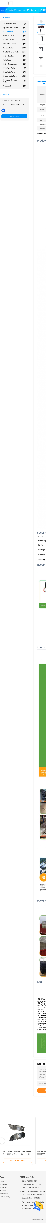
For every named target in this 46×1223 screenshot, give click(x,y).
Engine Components (14, 64)
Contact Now (14, 116)
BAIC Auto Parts (14, 32)
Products (3, 1184)
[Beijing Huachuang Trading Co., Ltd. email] (3, 110)
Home (2, 1181)
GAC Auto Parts (14, 36)
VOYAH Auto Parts (14, 44)
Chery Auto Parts (14, 72)
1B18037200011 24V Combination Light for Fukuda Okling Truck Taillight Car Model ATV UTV (32, 1184)
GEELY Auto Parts (14, 48)
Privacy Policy (5, 1197)
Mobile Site (4, 1194)
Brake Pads (14, 60)
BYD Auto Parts (14, 40)
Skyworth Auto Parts (14, 28)
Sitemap (3, 1190)
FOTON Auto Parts (14, 24)
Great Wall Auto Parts (14, 52)
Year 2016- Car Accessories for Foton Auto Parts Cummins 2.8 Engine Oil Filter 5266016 (33, 1195)
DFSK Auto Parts (14, 68)
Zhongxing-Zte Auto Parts (14, 81)
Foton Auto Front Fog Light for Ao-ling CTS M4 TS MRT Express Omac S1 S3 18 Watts (33, 1205)
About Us (3, 1187)
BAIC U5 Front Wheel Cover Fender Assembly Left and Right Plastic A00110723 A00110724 (17, 1153)
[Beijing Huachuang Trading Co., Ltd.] (10, 3)
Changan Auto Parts (14, 76)
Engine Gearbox (14, 56)
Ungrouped (14, 86)
